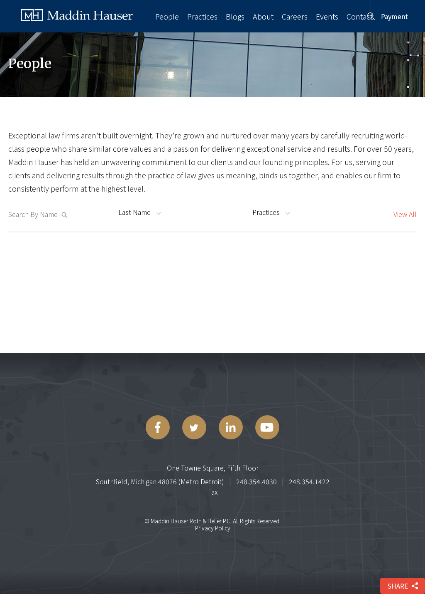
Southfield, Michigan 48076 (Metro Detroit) (160, 481)
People (167, 16)
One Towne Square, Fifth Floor (213, 468)
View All (405, 214)
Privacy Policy (212, 528)
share (397, 586)
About (263, 16)
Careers (295, 16)
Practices (202, 16)
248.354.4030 (256, 481)
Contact (360, 16)
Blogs (235, 16)
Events (327, 16)
